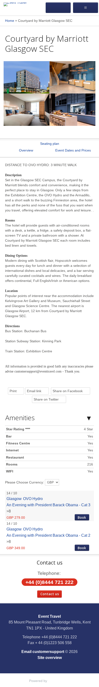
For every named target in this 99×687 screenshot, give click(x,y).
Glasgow (14, 498)
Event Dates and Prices (73, 150)
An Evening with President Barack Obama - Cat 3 (48, 505)
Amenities (20, 417)
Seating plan (49, 144)
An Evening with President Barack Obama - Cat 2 (48, 535)
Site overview (49, 657)
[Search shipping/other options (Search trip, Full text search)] (58, 7)
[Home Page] (22, 4)
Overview (26, 150)
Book (82, 517)
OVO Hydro (33, 498)
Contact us (49, 594)
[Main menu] (85, 7)
